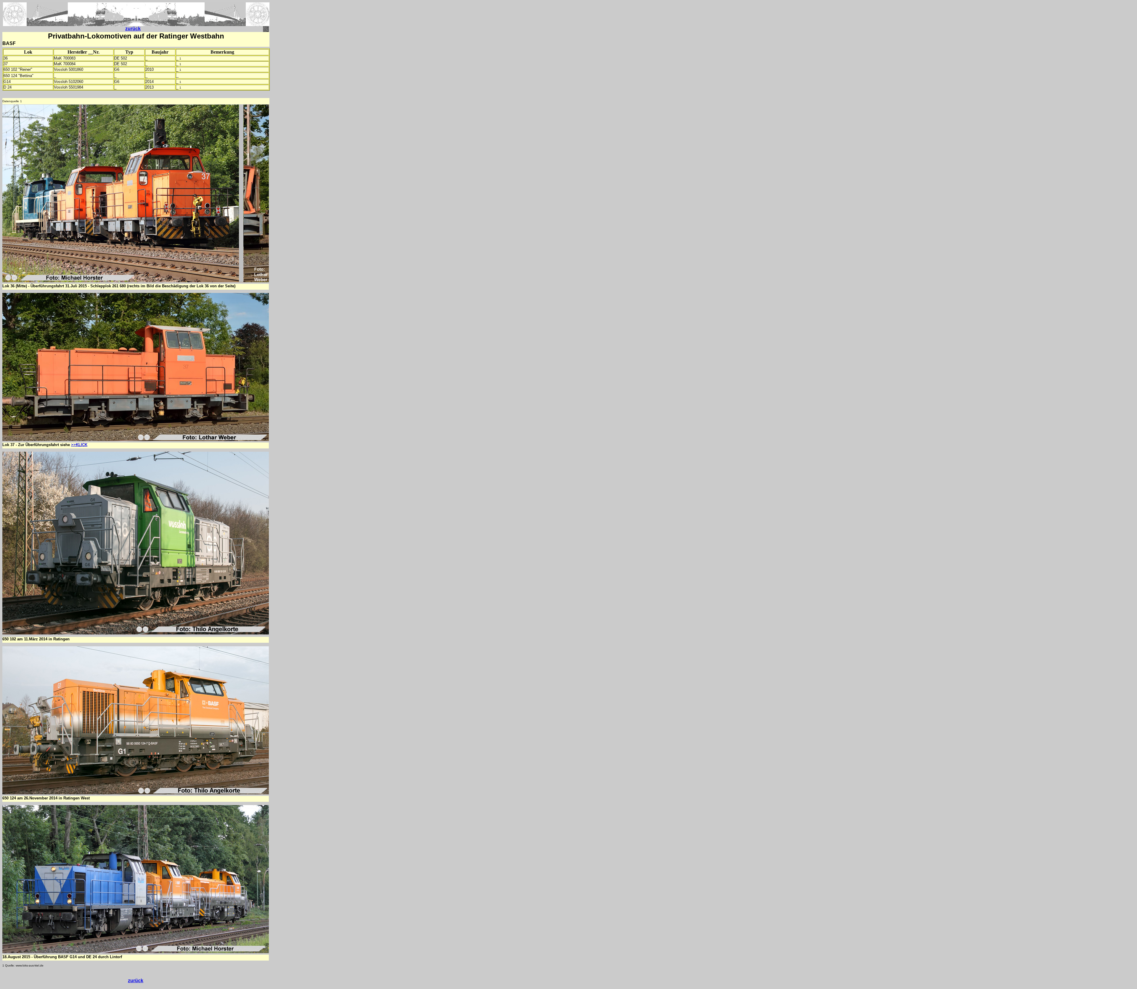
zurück (133, 28)
